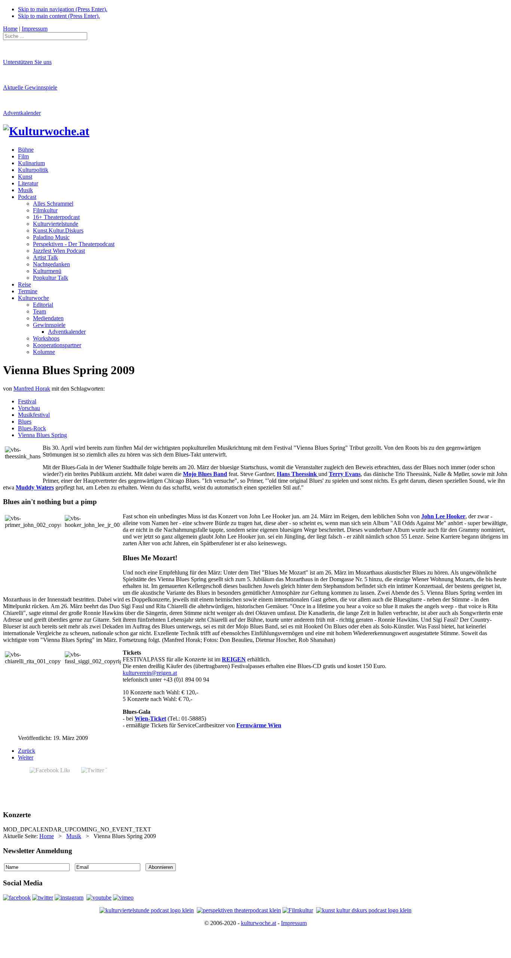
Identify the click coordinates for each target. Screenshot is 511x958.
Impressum (294, 923)
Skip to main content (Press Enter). (59, 16)
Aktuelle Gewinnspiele (30, 87)
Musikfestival (34, 415)
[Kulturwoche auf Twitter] (42, 897)
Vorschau (29, 408)
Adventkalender (22, 113)
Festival (27, 401)
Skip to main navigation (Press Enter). (62, 9)
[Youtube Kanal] (123, 897)
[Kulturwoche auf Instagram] (69, 897)
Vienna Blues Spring (42, 435)
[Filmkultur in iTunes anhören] (297, 910)
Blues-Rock (32, 428)
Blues (24, 421)
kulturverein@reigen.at (150, 673)
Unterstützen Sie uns (27, 62)
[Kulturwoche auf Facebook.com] (17, 897)
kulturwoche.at (258, 923)
